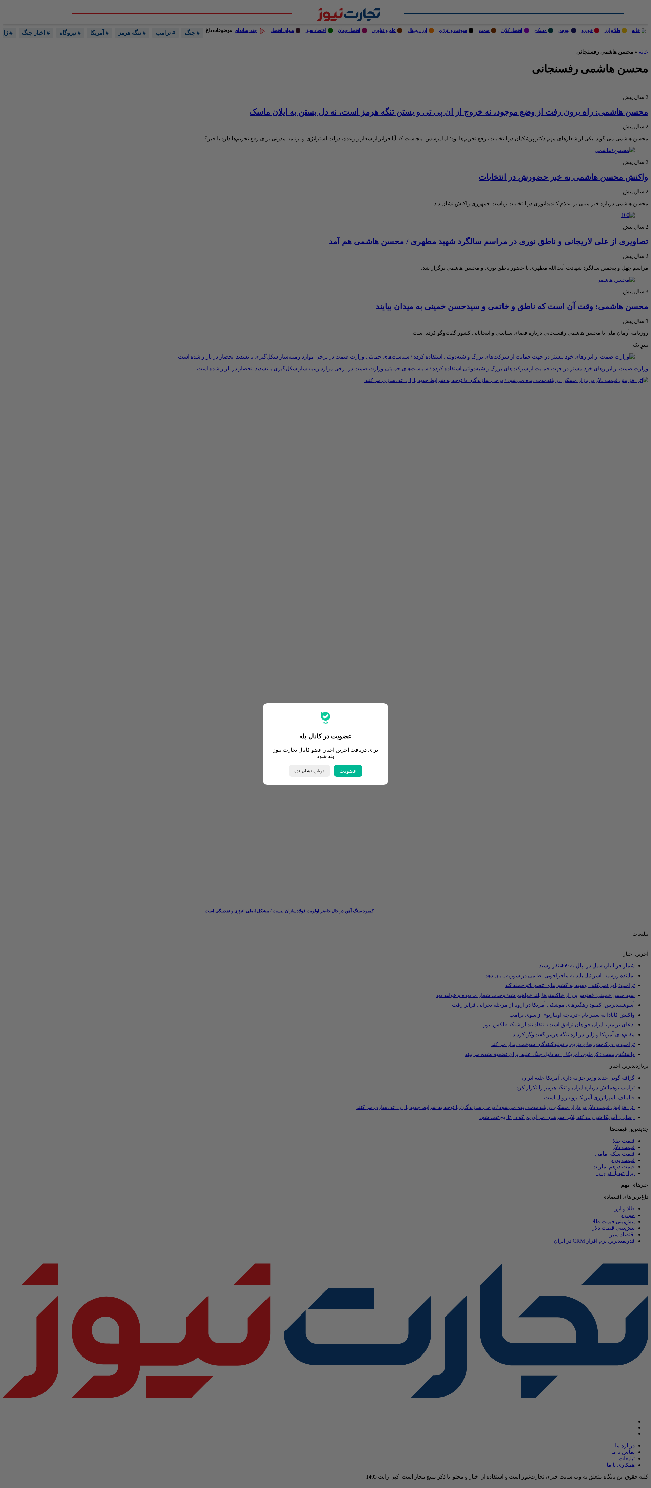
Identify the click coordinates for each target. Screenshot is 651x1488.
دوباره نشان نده (309, 770)
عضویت (348, 771)
